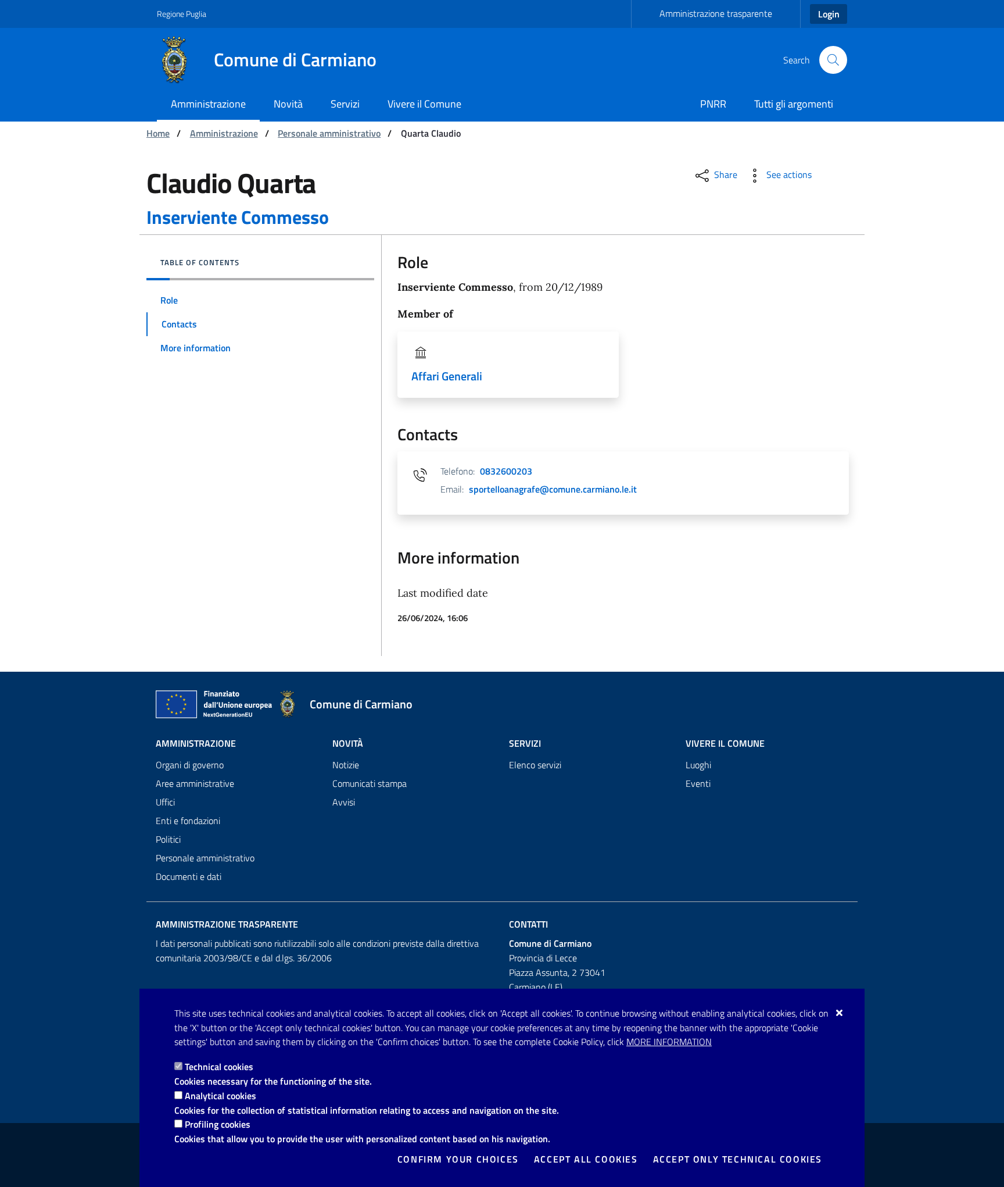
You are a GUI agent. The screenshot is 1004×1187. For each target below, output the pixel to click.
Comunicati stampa (369, 783)
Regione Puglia (181, 14)
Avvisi (343, 802)
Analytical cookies (220, 1096)
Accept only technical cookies (737, 1159)
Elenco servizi (535, 765)
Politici (168, 839)
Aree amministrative (195, 783)
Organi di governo (190, 765)
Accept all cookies (586, 1159)
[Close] (840, 1012)
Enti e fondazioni (188, 821)
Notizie (345, 765)
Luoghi (698, 765)
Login (829, 14)
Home (158, 133)
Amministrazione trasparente (715, 13)
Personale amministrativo (329, 133)
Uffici (165, 802)
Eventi (698, 783)
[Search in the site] (833, 60)
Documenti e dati (188, 876)
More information (669, 1042)
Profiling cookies (217, 1124)
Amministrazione (224, 133)
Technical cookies (219, 1067)
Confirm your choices (458, 1159)
